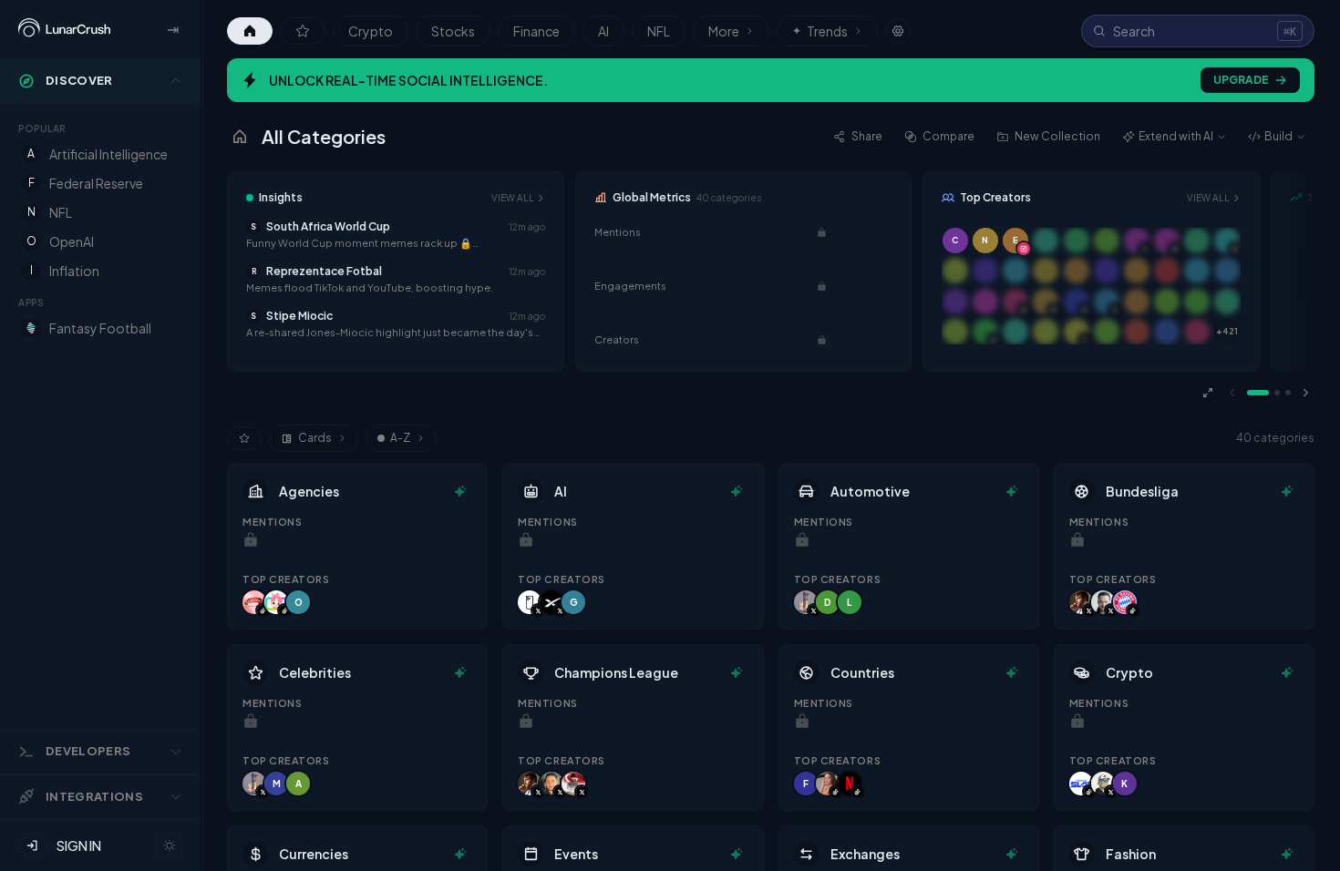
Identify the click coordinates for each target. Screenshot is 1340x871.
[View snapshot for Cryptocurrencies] (1287, 672)
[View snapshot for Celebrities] (460, 672)
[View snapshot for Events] (736, 854)
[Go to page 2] (1277, 392)
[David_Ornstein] (551, 783)
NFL (658, 31)
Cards (315, 438)
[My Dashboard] (302, 31)
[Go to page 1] (1258, 392)
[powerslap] (1081, 783)
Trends (820, 31)
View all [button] (512, 197)
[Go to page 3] (1288, 392)
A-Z (400, 438)
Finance (536, 31)
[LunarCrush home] (64, 29)
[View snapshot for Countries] (1012, 672)
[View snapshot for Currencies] (460, 854)
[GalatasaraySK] (573, 783)
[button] (395, 235)
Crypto (370, 31)
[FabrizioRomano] (1081, 602)
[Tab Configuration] (898, 31)
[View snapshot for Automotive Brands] (1012, 491)
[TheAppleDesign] (529, 602)
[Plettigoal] (1103, 602)
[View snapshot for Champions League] (736, 672)
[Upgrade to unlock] (822, 233)
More (723, 31)
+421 (1227, 331)
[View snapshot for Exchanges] (1012, 854)
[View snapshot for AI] (736, 491)
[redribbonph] (254, 602)
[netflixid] (849, 783)
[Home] (250, 31)
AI (603, 31)
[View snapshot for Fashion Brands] (1287, 854)
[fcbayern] (1125, 602)
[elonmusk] (806, 602)
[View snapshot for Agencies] (460, 491)
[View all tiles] (1208, 393)
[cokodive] (276, 602)
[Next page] (1305, 393)
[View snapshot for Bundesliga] (1287, 491)
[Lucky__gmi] (1103, 783)
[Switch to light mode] (169, 845)
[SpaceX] (551, 602)
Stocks (453, 31)
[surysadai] (828, 783)
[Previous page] (1232, 393)
